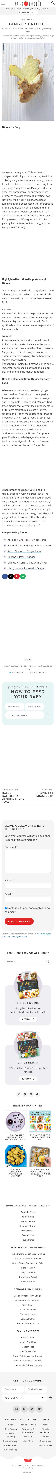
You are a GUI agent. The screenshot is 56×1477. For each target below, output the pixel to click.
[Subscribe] (47, 715)
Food (30, 19)
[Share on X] (11, 576)
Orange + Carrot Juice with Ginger (27, 562)
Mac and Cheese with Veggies (28, 1295)
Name (9, 880)
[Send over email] (23, 576)
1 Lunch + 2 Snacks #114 (45, 793)
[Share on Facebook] (5, 576)
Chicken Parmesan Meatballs (28, 1360)
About (45, 1424)
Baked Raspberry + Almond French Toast (14, 796)
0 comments (18, 673)
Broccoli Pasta (28, 1337)
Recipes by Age (10, 1441)
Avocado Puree (28, 1212)
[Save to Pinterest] (17, 576)
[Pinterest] (31, 1094)
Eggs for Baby (28, 1268)
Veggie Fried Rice (28, 1342)
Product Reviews (28, 1424)
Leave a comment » (37, 673)
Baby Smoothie (28, 1272)
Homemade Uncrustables (28, 1300)
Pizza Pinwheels (28, 1309)
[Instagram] (19, 1094)
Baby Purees (10, 1429)
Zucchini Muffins (28, 1281)
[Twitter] (37, 1094)
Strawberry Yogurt (28, 1277)
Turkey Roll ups (28, 1314)
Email (9, 894)
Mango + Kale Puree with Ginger (26, 568)
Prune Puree (28, 1240)
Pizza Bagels (28, 1305)
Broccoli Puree (28, 1230)
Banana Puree (28, 1221)
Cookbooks (45, 1441)
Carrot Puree (28, 1235)
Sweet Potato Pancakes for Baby (28, 1263)
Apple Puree (28, 1216)
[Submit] (47, 961)
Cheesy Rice (28, 1346)
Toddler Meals (11, 1445)
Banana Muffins (28, 1319)
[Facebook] (25, 1094)
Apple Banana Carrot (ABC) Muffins (28, 1254)
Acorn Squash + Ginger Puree (24, 551)
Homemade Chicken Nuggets (28, 1365)
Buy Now (27, 1019)
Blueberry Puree (28, 1226)
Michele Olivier (13, 28)
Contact (45, 1436)
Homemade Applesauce (28, 1323)
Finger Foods (10, 1449)
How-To (28, 1436)
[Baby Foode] (28, 1462)
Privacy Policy (28, 1468)
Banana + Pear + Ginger (21, 556)
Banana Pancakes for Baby (28, 1258)
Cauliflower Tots (28, 1351)
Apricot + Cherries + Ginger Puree (26, 539)
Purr (31, 1472)
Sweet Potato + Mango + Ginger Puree (29, 545)
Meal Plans (28, 1441)
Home (24, 19)
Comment (11, 847)
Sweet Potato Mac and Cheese (28, 1356)
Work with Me (45, 1445)
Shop (10, 1424)
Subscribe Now (27, 12)
